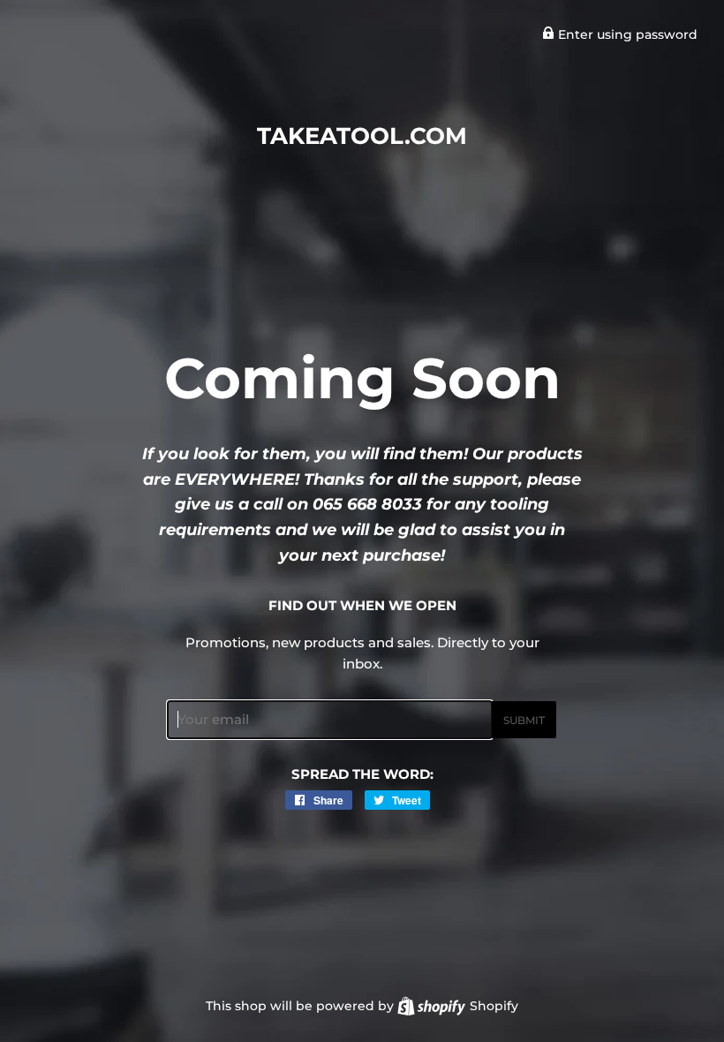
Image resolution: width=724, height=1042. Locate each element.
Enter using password (626, 34)
